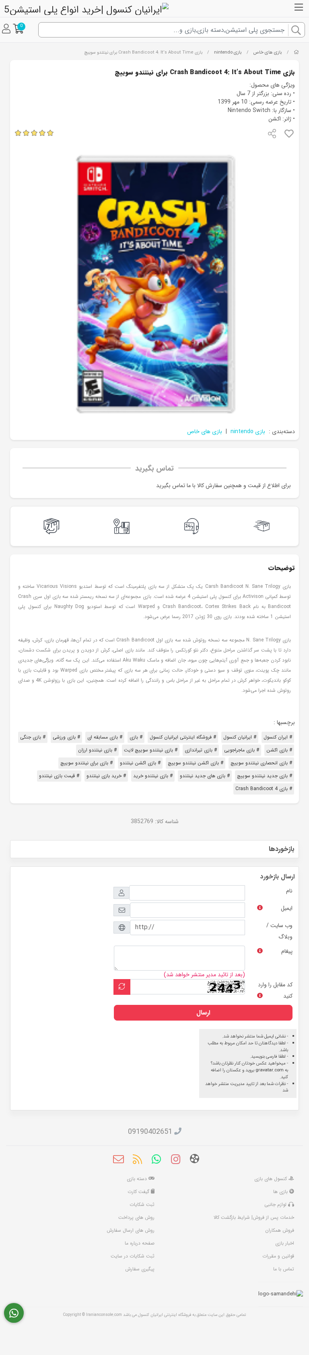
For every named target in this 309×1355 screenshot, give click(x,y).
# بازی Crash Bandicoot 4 (263, 789)
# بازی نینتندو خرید (153, 776)
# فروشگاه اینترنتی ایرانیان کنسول (183, 737)
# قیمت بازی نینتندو (59, 776)
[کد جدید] (121, 987)
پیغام (287, 951)
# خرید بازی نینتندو (106, 776)
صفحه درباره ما (139, 1243)
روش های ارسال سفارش (130, 1230)
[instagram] (175, 1160)
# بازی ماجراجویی (241, 750)
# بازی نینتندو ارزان (97, 750)
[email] (118, 1160)
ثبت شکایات (142, 1204)
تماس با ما (283, 1269)
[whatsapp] (156, 1160)
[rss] (137, 1160)
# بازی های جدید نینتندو (205, 776)
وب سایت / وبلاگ (279, 931)
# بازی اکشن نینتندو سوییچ (195, 763)
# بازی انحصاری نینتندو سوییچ (261, 763)
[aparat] (194, 1160)
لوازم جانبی (276, 1204)
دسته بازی (137, 1179)
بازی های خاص (267, 52)
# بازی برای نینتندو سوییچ (86, 763)
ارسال (203, 1013)
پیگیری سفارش (139, 1269)
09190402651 (150, 1131)
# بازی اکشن (279, 750)
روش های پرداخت (136, 1217)
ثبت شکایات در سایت (132, 1256)
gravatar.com (269, 1070)
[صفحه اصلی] (296, 52)
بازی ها (281, 1191)
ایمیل (287, 908)
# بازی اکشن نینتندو (140, 763)
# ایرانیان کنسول (239, 737)
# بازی (136, 737)
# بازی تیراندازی (201, 750)
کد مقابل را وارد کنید (275, 990)
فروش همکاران (279, 1230)
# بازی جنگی (32, 737)
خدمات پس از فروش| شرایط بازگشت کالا (254, 1217)
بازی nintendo (228, 52)
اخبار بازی (284, 1243)
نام (289, 890)
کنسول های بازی (271, 1179)
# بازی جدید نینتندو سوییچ (264, 776)
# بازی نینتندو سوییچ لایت (150, 750)
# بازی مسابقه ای (104, 737)
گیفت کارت (139, 1191)
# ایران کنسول (278, 737)
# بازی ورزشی (66, 737)
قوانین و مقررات (278, 1256)
